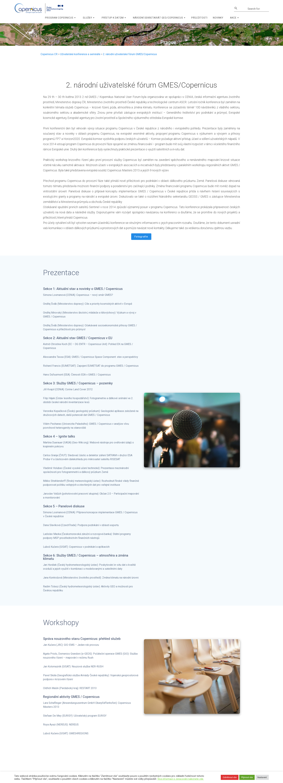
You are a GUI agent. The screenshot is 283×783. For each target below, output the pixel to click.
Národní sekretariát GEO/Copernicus (158, 17)
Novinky (218, 17)
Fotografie (141, 236)
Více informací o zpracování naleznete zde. (180, 778)
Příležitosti (199, 17)
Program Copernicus (59, 17)
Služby (87, 17)
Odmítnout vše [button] (229, 777)
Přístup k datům (113, 17)
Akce (233, 17)
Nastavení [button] (262, 777)
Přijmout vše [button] (247, 777)
